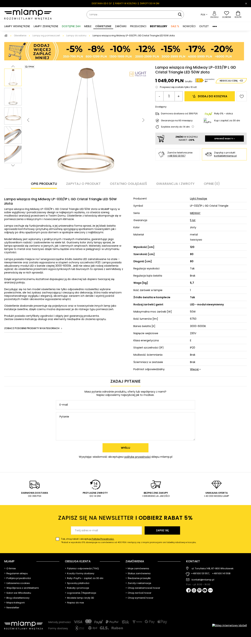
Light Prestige (198, 198)
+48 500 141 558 (221, 573)
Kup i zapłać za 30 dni (227, 120)
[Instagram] (194, 590)
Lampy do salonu (76, 35)
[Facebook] (188, 590)
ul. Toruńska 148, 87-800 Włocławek (213, 568)
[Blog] (210, 590)
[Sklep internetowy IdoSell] (229, 625)
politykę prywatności (137, 457)
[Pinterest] (199, 590)
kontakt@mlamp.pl (225, 155)
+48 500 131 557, (200, 573)
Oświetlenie (20, 35)
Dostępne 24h (71, 26)
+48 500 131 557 (176, 155)
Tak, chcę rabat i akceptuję (128, 540)
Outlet (204, 26)
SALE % (175, 26)
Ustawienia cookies (18, 583)
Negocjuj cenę (229, 80)
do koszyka (212, 96)
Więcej (194, 369)
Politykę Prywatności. (102, 538)
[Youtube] (204, 590)
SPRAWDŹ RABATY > (224, 138)
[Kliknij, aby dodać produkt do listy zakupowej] (242, 96)
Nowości (189, 26)
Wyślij (125, 448)
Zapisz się (162, 530)
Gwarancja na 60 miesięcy (177, 120)
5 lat (193, 220)
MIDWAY (195, 213)
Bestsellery (158, 26)
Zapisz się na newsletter (125, 517)
